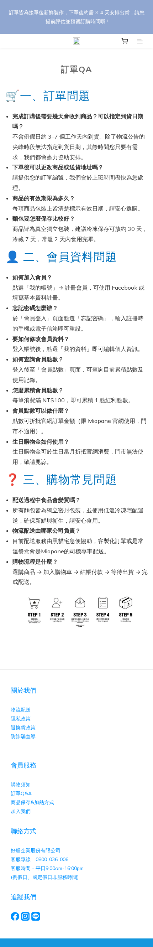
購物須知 (21, 784)
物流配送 (21, 710)
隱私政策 (21, 718)
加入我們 (21, 811)
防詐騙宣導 (23, 736)
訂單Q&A (21, 793)
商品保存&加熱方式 (32, 802)
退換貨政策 (23, 727)
